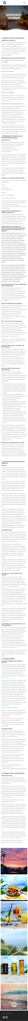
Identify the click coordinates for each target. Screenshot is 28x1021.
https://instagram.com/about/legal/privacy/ (16, 768)
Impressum (5, 1013)
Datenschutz (10, 1013)
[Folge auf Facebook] (4, 1017)
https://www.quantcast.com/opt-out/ (13, 837)
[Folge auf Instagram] (7, 1017)
